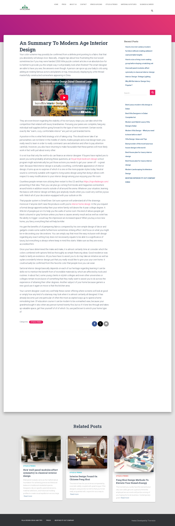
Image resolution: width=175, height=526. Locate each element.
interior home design (81, 204)
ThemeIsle (151, 521)
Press (64, 4)
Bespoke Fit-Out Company (64, 520)
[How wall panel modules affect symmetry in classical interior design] (41, 449)
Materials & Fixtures (128, 4)
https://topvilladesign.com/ (96, 181)
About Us (73, 4)
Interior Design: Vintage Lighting (137, 77)
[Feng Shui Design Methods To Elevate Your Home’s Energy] (134, 454)
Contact (83, 4)
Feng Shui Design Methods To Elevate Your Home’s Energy (132, 481)
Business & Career (147, 4)
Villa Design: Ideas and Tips (136, 139)
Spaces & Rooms (96, 4)
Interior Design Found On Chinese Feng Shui (83, 478)
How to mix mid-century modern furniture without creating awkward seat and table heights (138, 51)
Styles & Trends (111, 4)
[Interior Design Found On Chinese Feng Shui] (87, 452)
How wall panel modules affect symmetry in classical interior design (40, 472)
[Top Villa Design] (25, 7)
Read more (28, 496)
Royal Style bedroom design (84, 159)
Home (56, 4)
